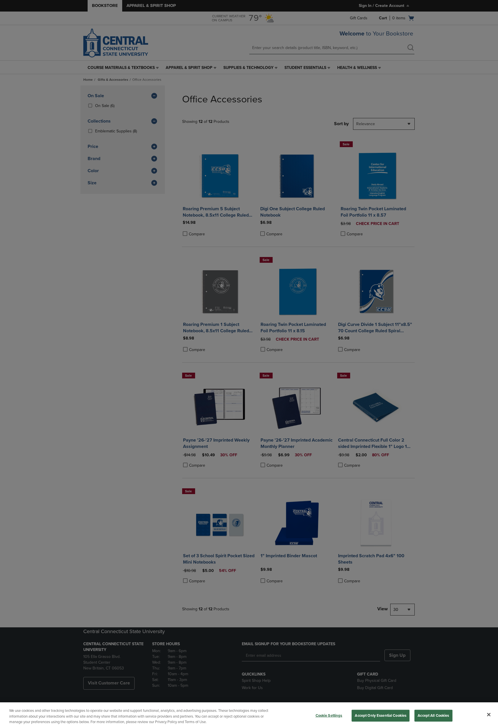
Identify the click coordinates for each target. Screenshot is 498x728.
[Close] (488, 714)
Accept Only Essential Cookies (380, 715)
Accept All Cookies (433, 715)
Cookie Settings (329, 715)
